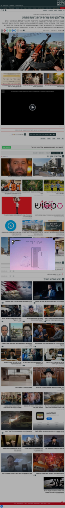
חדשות (62, 8)
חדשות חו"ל (50, 10)
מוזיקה (34, 8)
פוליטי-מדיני (48, 8)
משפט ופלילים (41, 8)
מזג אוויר (45, 10)
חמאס (54, 138)
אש (62, 138)
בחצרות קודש (56, 8)
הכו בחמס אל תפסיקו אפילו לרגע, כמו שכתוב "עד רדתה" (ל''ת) (46, 273)
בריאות (29, 8)
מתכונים (5, 8)
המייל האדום (5, 5)
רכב (21, 8)
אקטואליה (60, 10)
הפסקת (48, 138)
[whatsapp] (10, 31)
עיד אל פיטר (43, 138)
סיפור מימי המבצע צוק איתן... (54, 278)
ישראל (58, 138)
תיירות (17, 8)
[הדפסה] (7, 31)
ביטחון (55, 10)
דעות (25, 8)
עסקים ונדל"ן (11, 8)
